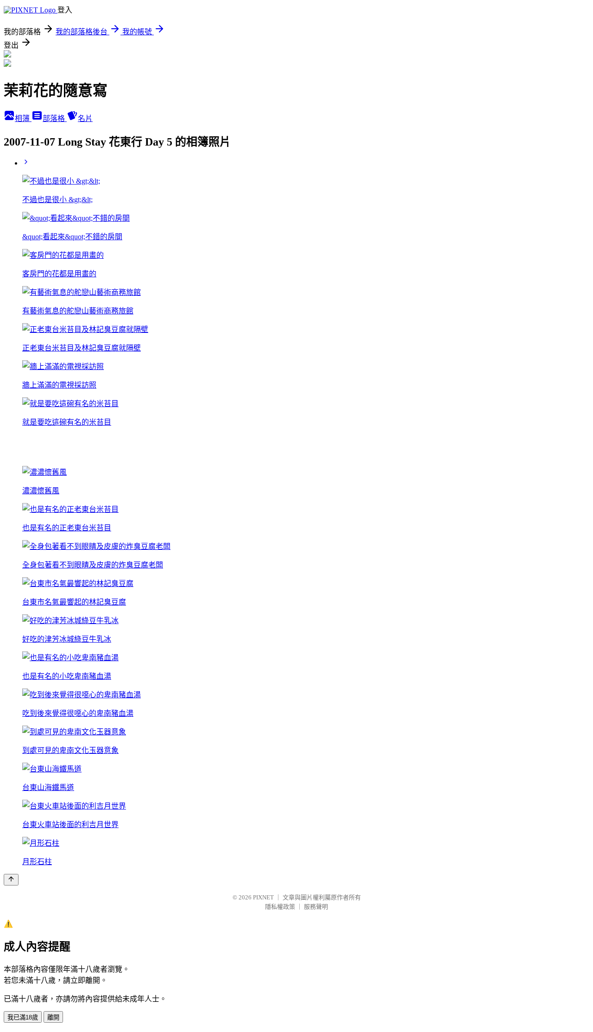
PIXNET (263, 897)
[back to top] (11, 879)
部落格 (55, 118)
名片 (85, 118)
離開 (53, 1017)
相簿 (23, 118)
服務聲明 (316, 906)
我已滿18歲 (22, 1017)
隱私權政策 (280, 906)
